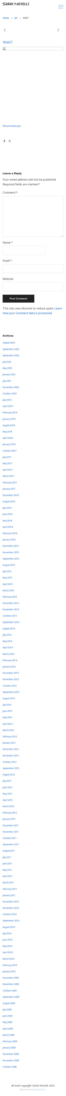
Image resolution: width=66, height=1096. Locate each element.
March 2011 (8, 882)
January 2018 (9, 444)
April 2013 (8, 723)
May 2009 (7, 1022)
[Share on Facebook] (4, 141)
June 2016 (7, 514)
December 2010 (11, 901)
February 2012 (10, 812)
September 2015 (11, 558)
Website (8, 279)
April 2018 (8, 437)
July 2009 (7, 1009)
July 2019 (7, 399)
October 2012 (10, 761)
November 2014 (11, 609)
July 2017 (7, 457)
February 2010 (10, 965)
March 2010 (8, 958)
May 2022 (7, 368)
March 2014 (8, 654)
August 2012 (9, 774)
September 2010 (11, 920)
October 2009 (10, 990)
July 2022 (7, 361)
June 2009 (7, 1015)
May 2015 (7, 577)
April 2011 (8, 876)
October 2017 (10, 450)
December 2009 (11, 977)
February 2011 (10, 889)
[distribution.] (58, 30)
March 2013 (8, 730)
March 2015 (8, 590)
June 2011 (7, 863)
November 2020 (11, 387)
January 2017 (9, 488)
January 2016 (9, 539)
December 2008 (11, 1053)
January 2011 (9, 895)
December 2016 (11, 495)
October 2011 (10, 838)
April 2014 (8, 647)
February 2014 (10, 660)
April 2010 (8, 952)
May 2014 (7, 641)
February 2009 (10, 1041)
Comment (10, 192)
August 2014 (9, 628)
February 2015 (10, 596)
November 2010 (11, 907)
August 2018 (9, 425)
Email (7, 261)
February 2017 (10, 482)
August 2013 (9, 698)
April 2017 (8, 469)
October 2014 (10, 615)
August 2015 (9, 565)
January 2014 (9, 666)
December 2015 (11, 545)
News (6, 17)
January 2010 (9, 971)
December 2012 (11, 749)
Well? (8, 42)
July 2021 (7, 380)
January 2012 (9, 818)
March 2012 (8, 806)
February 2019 (10, 412)
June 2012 (7, 787)
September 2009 (11, 996)
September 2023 (11, 349)
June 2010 (7, 939)
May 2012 (7, 793)
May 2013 (7, 717)
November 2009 (11, 984)
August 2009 (9, 1003)
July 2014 (7, 634)
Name (8, 242)
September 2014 (11, 622)
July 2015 (7, 571)
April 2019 (8, 406)
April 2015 (8, 584)
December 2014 (11, 603)
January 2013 (9, 742)
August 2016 (9, 501)
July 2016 (7, 507)
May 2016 (7, 520)
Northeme (41, 1089)
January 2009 (9, 1047)
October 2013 (10, 685)
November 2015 (11, 552)
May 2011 (7, 869)
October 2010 (10, 914)
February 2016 (10, 533)
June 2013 (7, 711)
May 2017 (7, 463)
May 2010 (7, 946)
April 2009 (8, 1028)
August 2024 (9, 342)
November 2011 (11, 831)
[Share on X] (9, 141)
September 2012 (11, 768)
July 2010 (7, 933)
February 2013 (10, 736)
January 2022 (9, 374)
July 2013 (7, 704)
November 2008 (11, 1060)
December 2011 (11, 825)
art (16, 17)
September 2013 (11, 692)
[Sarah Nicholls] (16, 4)
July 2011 (7, 857)
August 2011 (9, 850)
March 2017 (8, 476)
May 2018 (7, 431)
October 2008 (10, 1066)
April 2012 (8, 800)
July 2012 (7, 780)
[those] (5, 30)
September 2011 (11, 844)
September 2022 (11, 355)
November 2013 (11, 679)
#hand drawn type (12, 125)
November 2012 (11, 755)
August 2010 (9, 927)
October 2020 (10, 393)
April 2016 (8, 526)
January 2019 (9, 419)
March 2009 (8, 1035)
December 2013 (11, 672)
